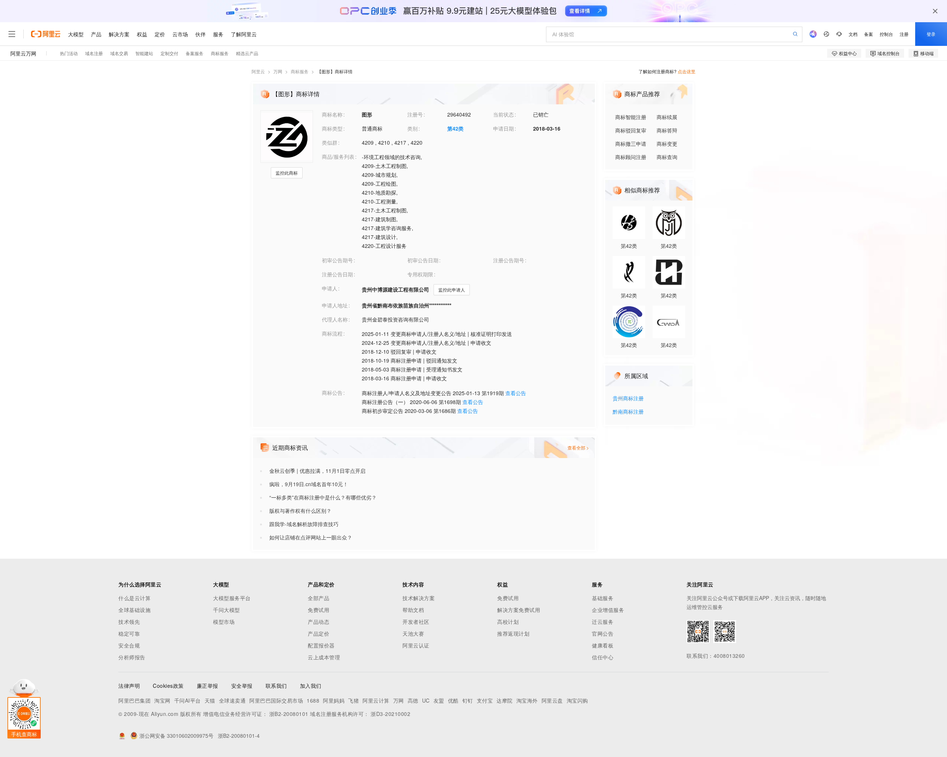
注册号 (415, 114)
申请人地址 (335, 305)
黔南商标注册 (628, 412)
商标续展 (667, 117)
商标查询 (667, 157)
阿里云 (258, 71)
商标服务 (300, 71)
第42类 (455, 128)
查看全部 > (578, 447)
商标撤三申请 (630, 143)
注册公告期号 (508, 260)
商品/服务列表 (338, 156)
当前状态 (503, 114)
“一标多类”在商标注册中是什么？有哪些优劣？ (323, 497)
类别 (412, 128)
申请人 (329, 288)
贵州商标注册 (628, 398)
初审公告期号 (337, 260)
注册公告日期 (337, 274)
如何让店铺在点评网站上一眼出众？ (310, 537)
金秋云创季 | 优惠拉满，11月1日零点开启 (317, 470)
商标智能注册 (630, 117)
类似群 (329, 142)
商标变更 (667, 143)
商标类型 (332, 128)
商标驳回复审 (630, 130)
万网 (277, 71)
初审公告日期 (422, 260)
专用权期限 (420, 274)
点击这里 (686, 71)
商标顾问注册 (630, 157)
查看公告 (515, 393)
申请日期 (503, 128)
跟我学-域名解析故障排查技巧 (303, 524)
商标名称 (332, 114)
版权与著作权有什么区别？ (300, 510)
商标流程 (332, 333)
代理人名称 (335, 319)
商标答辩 (667, 130)
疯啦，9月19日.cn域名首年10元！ (308, 484)
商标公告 (332, 392)
